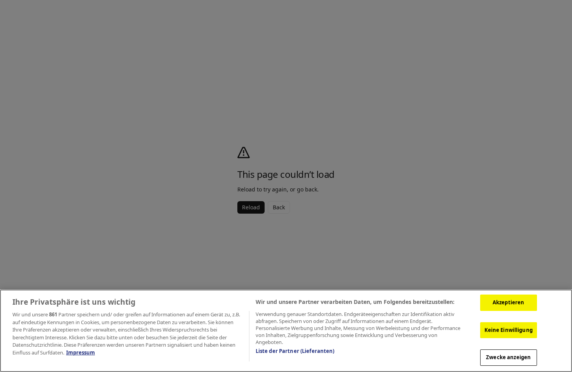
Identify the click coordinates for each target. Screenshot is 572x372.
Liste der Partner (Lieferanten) (295, 350)
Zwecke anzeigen (508, 357)
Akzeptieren (508, 302)
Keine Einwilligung (508, 329)
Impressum (80, 352)
